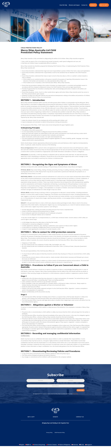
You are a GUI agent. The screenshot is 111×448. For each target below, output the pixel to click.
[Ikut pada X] (60, 427)
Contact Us (84, 5)
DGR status (72, 436)
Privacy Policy (75, 393)
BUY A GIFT (104, 5)
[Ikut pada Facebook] (45, 427)
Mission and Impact (74, 5)
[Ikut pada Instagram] (50, 427)
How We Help (63, 5)
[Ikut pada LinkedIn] (65, 427)
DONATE (93, 5)
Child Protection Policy (60, 432)
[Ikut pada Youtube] (55, 427)
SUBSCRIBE (81, 390)
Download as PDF (78, 48)
